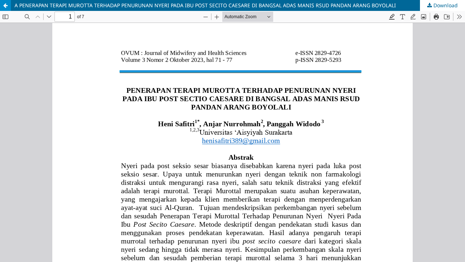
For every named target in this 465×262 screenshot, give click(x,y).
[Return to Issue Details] (5, 5)
